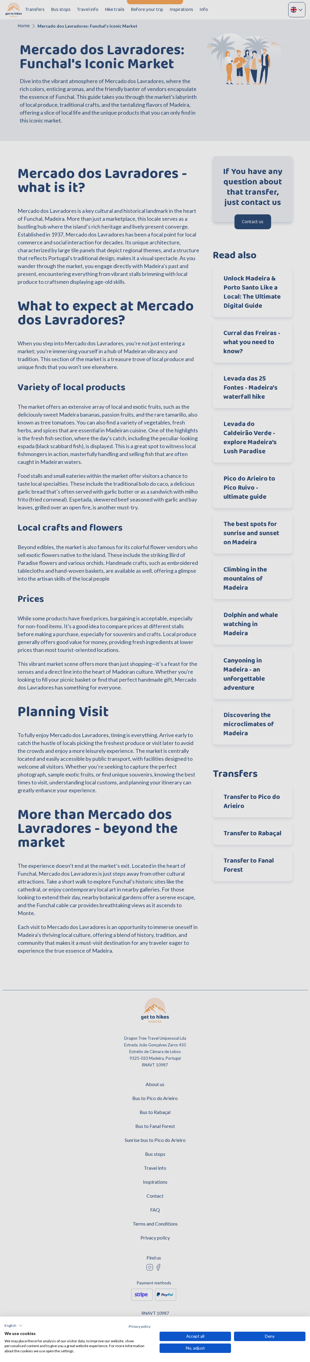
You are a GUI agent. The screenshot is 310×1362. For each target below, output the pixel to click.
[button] (13, 1325)
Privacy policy (139, 1326)
